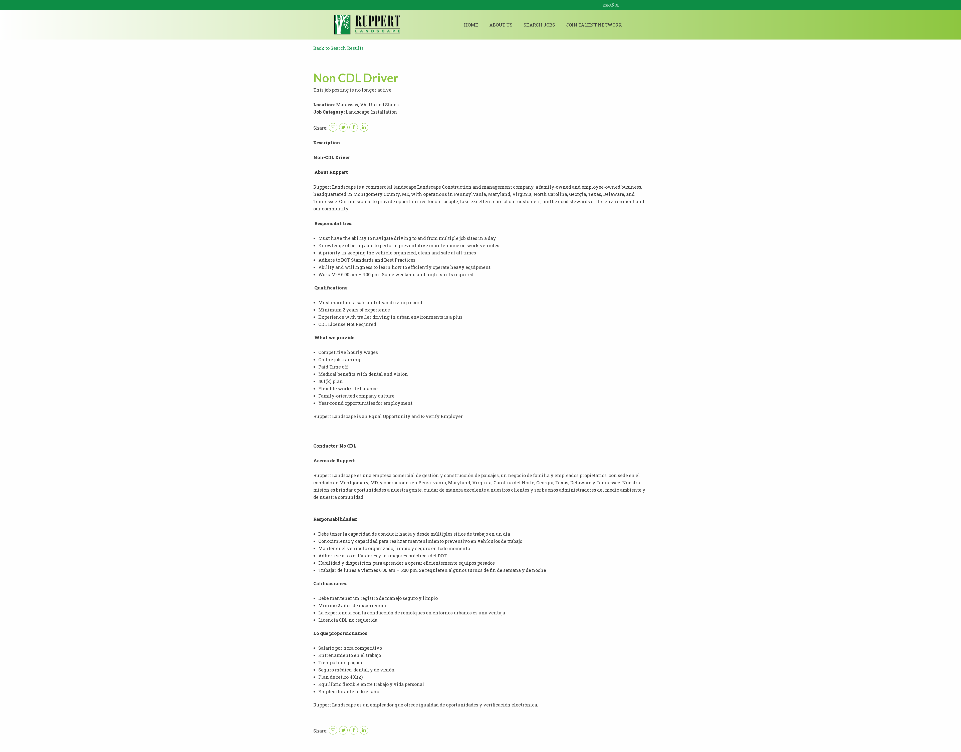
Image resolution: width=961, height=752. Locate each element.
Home (471, 25)
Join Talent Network (594, 25)
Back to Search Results (338, 48)
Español (611, 5)
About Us (501, 25)
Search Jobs (539, 25)
